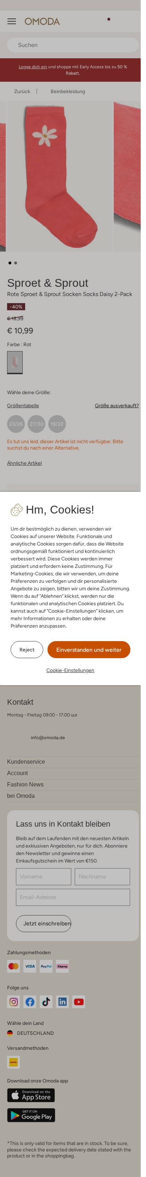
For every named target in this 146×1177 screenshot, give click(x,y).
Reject (26, 649)
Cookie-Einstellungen (70, 670)
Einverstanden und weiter (89, 649)
